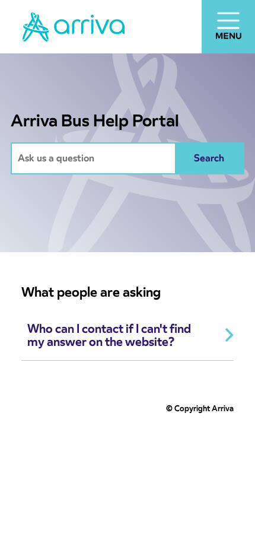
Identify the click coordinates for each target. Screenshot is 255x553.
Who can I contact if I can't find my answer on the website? (109, 335)
